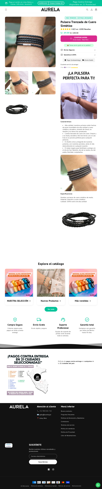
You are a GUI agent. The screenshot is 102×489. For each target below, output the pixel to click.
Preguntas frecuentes (67, 414)
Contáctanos (65, 421)
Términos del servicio (68, 425)
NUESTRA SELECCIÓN (17, 300)
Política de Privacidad (68, 432)
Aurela (27, 486)
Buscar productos (66, 411)
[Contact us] (98, 485)
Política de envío (76, 486)
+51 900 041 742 (45, 411)
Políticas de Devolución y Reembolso (72, 418)
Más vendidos (81, 300)
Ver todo (51, 309)
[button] (87, 9)
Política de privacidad (50, 486)
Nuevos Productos (49, 300)
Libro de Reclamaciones (68, 435)
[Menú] (6, 9)
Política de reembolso (68, 428)
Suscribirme (43, 462)
